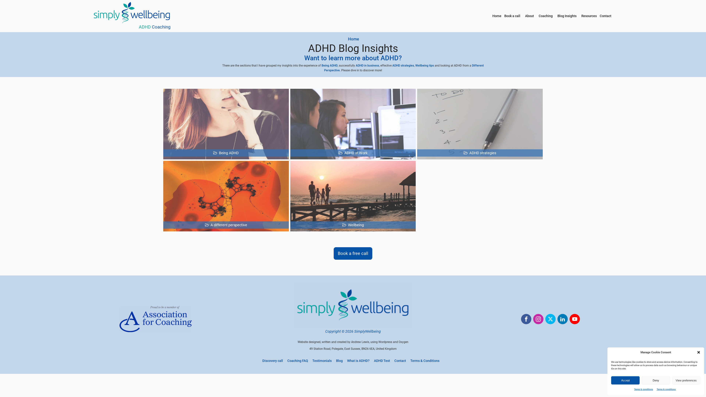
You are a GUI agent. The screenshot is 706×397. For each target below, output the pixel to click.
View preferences (686, 380)
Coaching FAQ (297, 361)
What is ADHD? (358, 361)
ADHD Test (382, 361)
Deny (656, 380)
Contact (605, 16)
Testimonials (322, 361)
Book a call (512, 16)
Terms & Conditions (424, 361)
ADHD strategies (403, 65)
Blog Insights (567, 16)
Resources (589, 16)
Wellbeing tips (424, 65)
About (529, 16)
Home (496, 16)
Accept (625, 380)
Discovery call (272, 361)
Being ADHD (330, 65)
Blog (339, 361)
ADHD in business (367, 65)
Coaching (546, 16)
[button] (698, 352)
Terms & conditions (643, 389)
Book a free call (353, 253)
